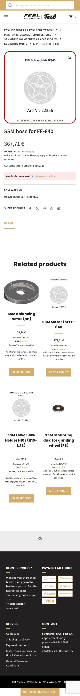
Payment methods (17, 645)
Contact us (12, 633)
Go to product (21, 371)
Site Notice (18, 681)
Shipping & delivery (18, 639)
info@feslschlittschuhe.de (58, 651)
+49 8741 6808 (59, 642)
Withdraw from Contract (40, 691)
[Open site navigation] (11, 17)
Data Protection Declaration (44, 681)
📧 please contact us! (43, 176)
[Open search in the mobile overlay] (40, 5)
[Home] (40, 17)
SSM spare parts (15, 44)
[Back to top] (40, 541)
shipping (30, 151)
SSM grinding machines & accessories (31, 39)
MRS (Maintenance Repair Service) (28, 35)
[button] (69, 57)
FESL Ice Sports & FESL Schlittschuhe (30, 30)
